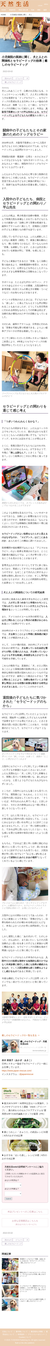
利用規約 (21, 1334)
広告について (7, 1332)
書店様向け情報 (37, 1332)
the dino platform (27, 1343)
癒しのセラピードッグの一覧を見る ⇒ (21, 1035)
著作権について (22, 1332)
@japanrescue (26, 1074)
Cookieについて (25, 1337)
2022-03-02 (8, 71)
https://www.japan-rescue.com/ (17, 1070)
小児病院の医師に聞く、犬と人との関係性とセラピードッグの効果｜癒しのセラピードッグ (24, 60)
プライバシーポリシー (36, 1334)
